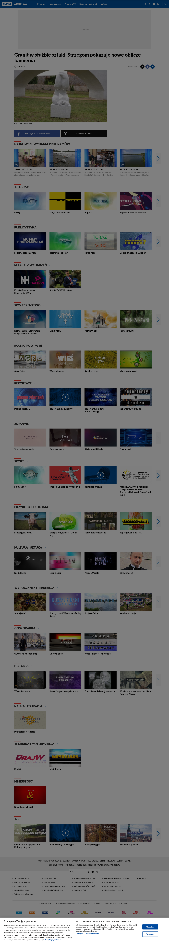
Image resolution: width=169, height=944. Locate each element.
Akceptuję (150, 927)
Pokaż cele (150, 934)
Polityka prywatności (53, 940)
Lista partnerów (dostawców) (87, 934)
